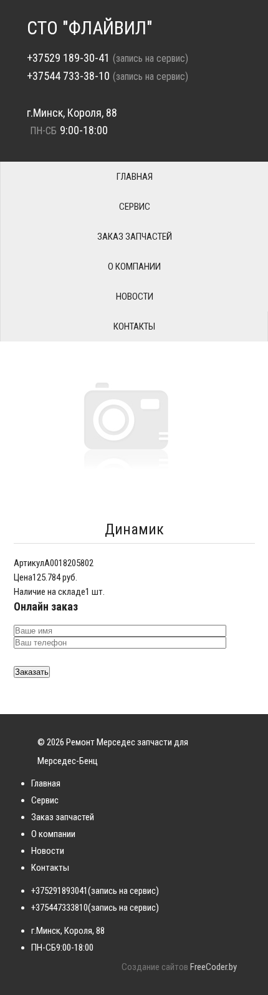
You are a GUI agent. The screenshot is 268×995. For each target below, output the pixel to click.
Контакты (134, 326)
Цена (23, 577)
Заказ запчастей (134, 236)
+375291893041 (59, 890)
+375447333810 (59, 907)
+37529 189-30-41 (68, 57)
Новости (134, 296)
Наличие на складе (49, 591)
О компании (134, 266)
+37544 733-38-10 (68, 75)
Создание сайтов (155, 967)
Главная (135, 176)
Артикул (29, 563)
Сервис (134, 206)
